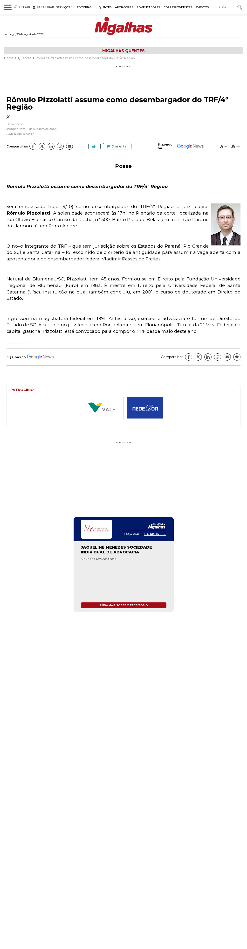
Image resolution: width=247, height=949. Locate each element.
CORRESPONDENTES (178, 7)
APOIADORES (124, 7)
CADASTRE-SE (155, 534)
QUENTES (104, 7)
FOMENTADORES (148, 7)
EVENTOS (202, 7)
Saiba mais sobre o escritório (123, 605)
